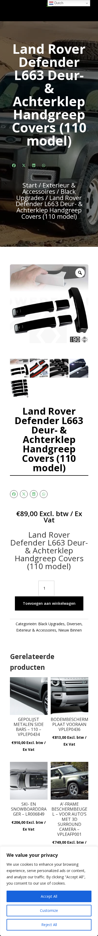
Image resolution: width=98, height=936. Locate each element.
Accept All (49, 896)
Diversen (74, 623)
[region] (49, 891)
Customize (49, 910)
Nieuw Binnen (70, 630)
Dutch (58, 3)
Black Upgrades (51, 623)
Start (29, 185)
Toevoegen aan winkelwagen (49, 603)
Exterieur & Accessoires (49, 188)
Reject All (49, 924)
